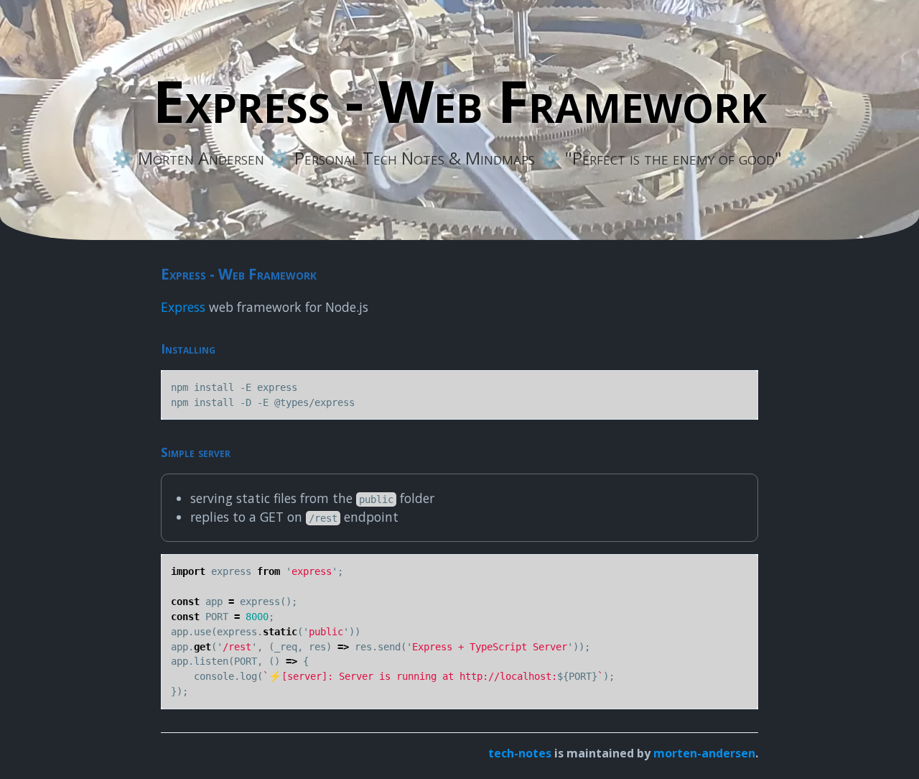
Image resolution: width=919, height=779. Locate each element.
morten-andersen (704, 753)
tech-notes (519, 753)
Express (183, 306)
